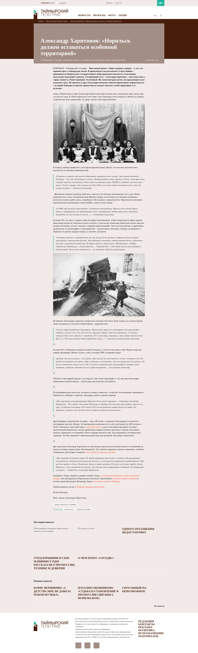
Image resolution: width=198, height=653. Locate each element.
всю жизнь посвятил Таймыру (106, 481)
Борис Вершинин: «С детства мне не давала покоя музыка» (52, 591)
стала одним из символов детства (100, 452)
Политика (146, 630)
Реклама (145, 627)
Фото (112, 15)
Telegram (80, 487)
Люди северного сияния (59, 21)
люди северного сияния (65, 504)
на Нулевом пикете (93, 427)
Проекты (99, 15)
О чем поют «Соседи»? (96, 557)
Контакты (146, 624)
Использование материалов (151, 635)
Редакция (146, 621)
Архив (122, 15)
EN (155, 16)
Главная (41, 21)
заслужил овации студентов (124, 478)
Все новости (159, 606)
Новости (84, 15)
